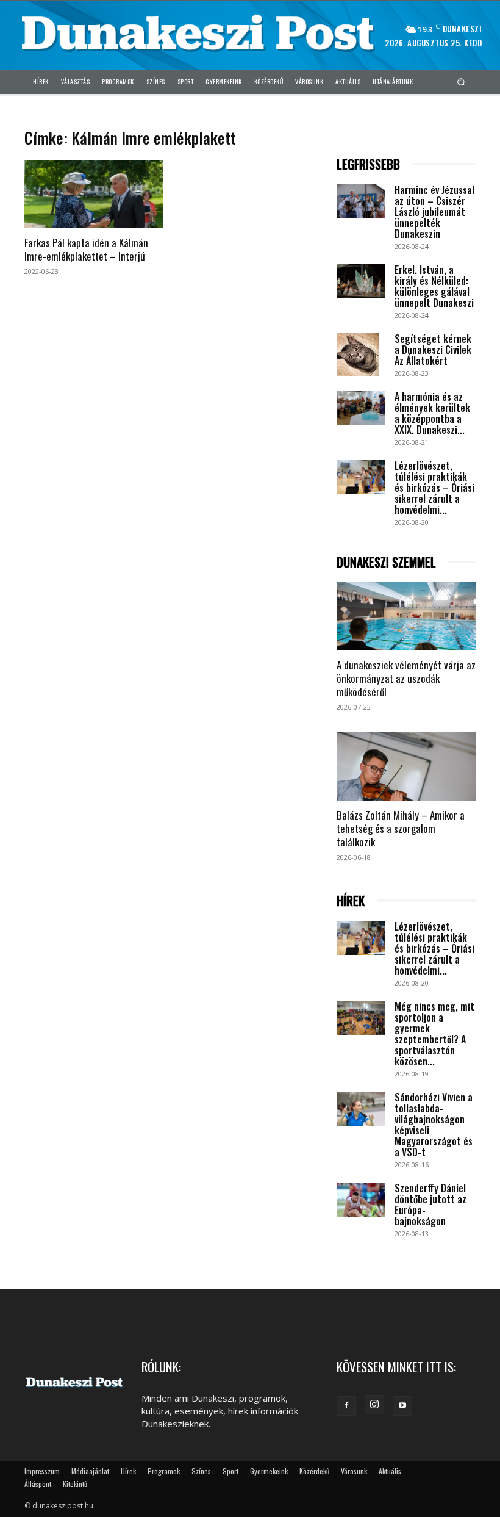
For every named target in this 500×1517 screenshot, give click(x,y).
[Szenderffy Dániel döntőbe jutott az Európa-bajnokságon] (361, 1200)
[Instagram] (374, 1404)
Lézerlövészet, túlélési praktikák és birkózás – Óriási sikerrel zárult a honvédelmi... (434, 487)
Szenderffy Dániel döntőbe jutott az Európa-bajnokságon (430, 1204)
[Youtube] (402, 1406)
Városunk (354, 1471)
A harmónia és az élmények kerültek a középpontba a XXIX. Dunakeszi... (432, 413)
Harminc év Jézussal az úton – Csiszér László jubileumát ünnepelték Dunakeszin (434, 211)
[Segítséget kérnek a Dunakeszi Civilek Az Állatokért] (361, 354)
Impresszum (42, 1471)
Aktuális (390, 1471)
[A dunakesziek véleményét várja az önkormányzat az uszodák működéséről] (406, 616)
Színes (201, 1471)
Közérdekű (314, 1471)
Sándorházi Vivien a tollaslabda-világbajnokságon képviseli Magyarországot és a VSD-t (434, 1124)
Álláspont (37, 1484)
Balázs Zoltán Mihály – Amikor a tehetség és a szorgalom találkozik (401, 828)
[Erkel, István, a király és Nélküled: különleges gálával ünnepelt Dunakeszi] (361, 281)
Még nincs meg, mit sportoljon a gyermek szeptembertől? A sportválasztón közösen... (434, 1033)
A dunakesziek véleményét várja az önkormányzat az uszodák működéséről (406, 678)
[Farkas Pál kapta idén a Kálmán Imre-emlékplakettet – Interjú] (93, 194)
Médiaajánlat (90, 1471)
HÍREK (351, 901)
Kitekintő (75, 1484)
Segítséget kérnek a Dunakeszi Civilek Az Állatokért (433, 349)
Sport (230, 1471)
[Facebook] (346, 1406)
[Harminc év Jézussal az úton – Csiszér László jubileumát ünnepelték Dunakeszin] (361, 201)
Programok (164, 1471)
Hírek (128, 1471)
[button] (461, 81)
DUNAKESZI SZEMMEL (386, 562)
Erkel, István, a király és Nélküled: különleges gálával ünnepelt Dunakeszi (434, 286)
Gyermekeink (269, 1471)
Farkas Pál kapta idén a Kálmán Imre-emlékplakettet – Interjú (86, 249)
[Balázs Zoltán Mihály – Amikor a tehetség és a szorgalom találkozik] (406, 766)
